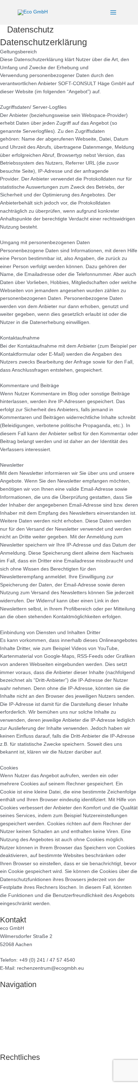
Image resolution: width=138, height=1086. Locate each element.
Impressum (12, 1065)
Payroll (7, 1001)
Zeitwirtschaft (15, 1017)
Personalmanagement (25, 1008)
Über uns (10, 1032)
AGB (5, 1082)
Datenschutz (14, 1073)
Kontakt (8, 1041)
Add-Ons (10, 1025)
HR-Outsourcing (18, 993)
